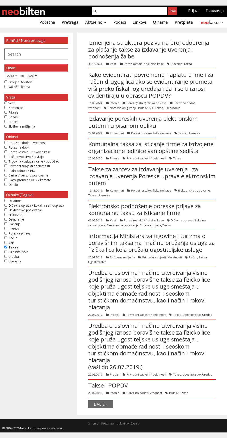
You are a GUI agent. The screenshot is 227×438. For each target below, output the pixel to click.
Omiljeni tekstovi (20, 82)
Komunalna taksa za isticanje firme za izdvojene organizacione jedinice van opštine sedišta (150, 147)
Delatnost (114, 108)
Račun (193, 257)
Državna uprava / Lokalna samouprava (36, 205)
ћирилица (215, 10)
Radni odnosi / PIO (21, 171)
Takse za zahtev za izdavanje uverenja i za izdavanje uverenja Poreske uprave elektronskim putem (151, 176)
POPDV (143, 108)
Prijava (194, 10)
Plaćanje (176, 64)
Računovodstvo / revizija (26, 157)
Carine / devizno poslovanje (28, 175)
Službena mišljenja (122, 257)
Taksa (188, 64)
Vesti (113, 64)
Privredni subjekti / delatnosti (146, 158)
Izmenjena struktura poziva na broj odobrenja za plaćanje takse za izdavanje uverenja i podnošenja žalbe (148, 49)
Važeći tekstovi (19, 87)
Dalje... (100, 404)
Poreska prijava (150, 225)
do (22, 76)
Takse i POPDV (108, 385)
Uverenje (194, 133)
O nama (93, 423)
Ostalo (13, 184)
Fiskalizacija (172, 108)
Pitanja (114, 103)
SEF (151, 108)
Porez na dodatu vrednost (144, 393)
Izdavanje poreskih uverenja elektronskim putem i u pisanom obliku (143, 121)
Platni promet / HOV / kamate (29, 180)
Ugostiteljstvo (97, 262)
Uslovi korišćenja (128, 423)
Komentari (117, 133)
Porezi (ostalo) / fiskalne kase (144, 64)
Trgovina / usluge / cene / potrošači (33, 161)
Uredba (207, 315)
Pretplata (107, 423)
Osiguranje (129, 108)
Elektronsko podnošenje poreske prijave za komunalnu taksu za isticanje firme (144, 209)
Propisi (114, 315)
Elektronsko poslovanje (194, 190)
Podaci (13, 117)
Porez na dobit (18, 147)
